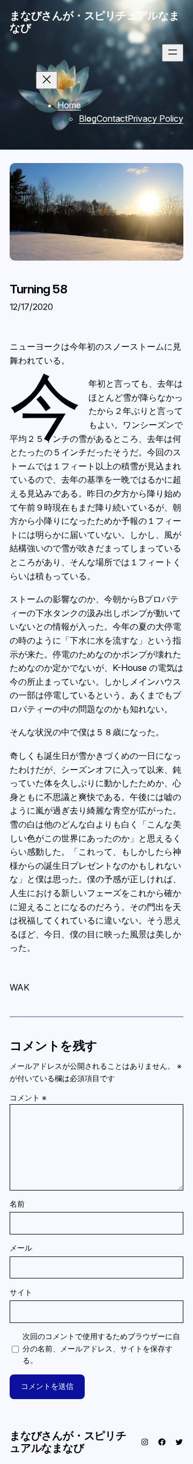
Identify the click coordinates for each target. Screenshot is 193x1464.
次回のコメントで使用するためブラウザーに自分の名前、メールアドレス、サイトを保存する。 (101, 1348)
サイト (21, 1292)
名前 (17, 1203)
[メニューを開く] (172, 53)
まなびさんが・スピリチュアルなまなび (95, 21)
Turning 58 (38, 289)
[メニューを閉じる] (46, 80)
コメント (28, 1097)
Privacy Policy (155, 118)
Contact (112, 118)
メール (21, 1247)
